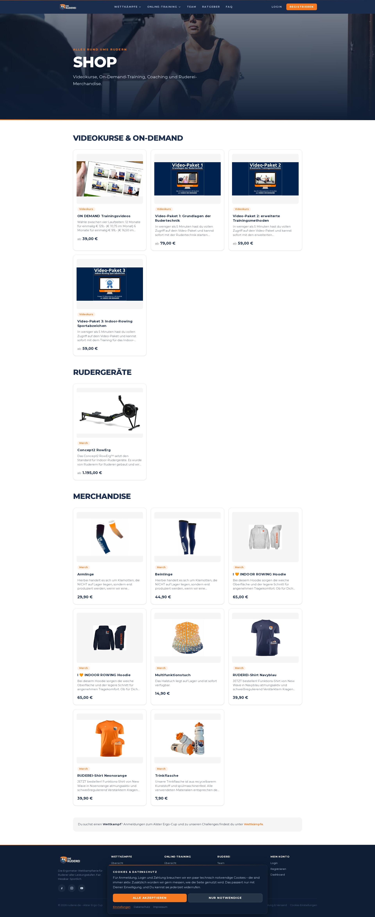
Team (191, 6)
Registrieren (302, 6)
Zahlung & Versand (275, 905)
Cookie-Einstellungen (303, 905)
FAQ (229, 6)
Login (277, 6)
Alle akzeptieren (150, 898)
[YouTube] (81, 888)
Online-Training (162, 6)
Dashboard (278, 874)
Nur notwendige (225, 898)
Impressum (160, 906)
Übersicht (117, 863)
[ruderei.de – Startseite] (68, 7)
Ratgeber (211, 6)
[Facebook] (61, 888)
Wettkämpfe (126, 6)
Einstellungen (121, 906)
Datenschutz (142, 906)
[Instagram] (71, 888)
